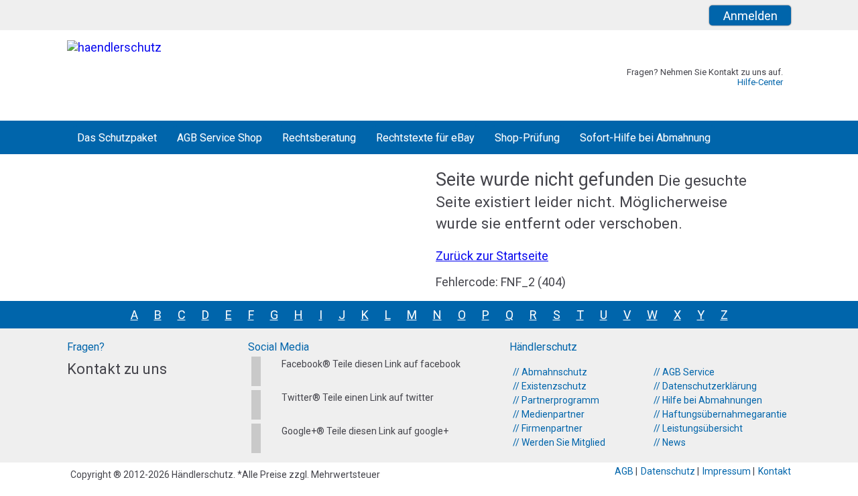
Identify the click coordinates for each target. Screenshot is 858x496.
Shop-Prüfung (527, 137)
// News (670, 442)
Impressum (727, 471)
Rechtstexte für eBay (425, 137)
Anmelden (750, 16)
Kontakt (774, 471)
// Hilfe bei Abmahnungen (708, 400)
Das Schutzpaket (117, 137)
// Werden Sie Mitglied (559, 442)
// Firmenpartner (548, 428)
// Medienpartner (549, 414)
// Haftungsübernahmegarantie (720, 414)
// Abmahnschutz (550, 372)
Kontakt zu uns (117, 369)
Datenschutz (669, 471)
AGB (625, 471)
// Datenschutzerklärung (705, 386)
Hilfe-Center (760, 82)
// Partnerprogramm (556, 400)
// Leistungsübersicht (698, 428)
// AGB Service (684, 372)
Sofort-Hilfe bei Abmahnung (645, 137)
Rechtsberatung (319, 137)
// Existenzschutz (550, 386)
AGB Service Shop (219, 137)
